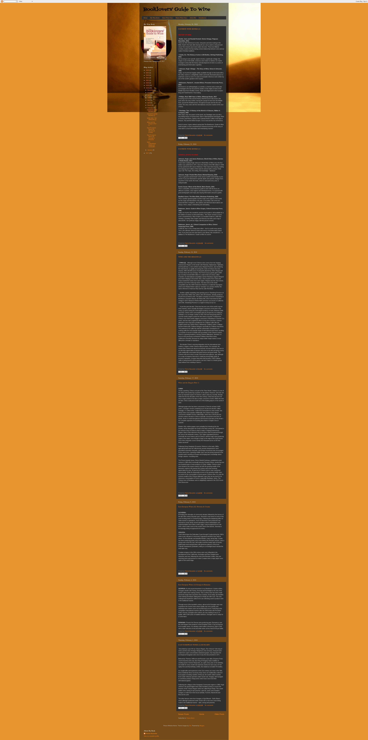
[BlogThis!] (181, 138)
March (149, 105)
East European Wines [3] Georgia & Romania (194, 584)
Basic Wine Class (167, 18)
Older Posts (219, 714)
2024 (147, 73)
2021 (147, 80)
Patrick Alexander (151, 733)
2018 (147, 88)
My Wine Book (154, 18)
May (148, 100)
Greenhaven (202, 18)
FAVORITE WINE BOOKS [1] (189, 149)
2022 (147, 78)
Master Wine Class (181, 18)
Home (145, 18)
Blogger (202, 725)
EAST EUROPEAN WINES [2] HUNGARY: (194, 645)
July (148, 95)
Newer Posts (183, 714)
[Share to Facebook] (185, 138)
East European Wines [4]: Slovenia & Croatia (194, 506)
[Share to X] (183, 138)
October (150, 92)
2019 (147, 85)
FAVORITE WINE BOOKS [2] (189, 29)
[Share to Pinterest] (186, 138)
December (150, 90)
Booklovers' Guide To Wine (176, 9)
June (149, 97)
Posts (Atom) (190, 718)
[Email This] (179, 138)
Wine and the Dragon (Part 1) (188, 382)
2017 (147, 153)
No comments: (208, 135)
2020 (147, 83)
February (150, 108)
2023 (147, 75)
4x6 (190, 725)
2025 (147, 70)
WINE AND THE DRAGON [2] (189, 257)
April (148, 102)
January (150, 150)
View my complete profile (151, 736)
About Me (193, 18)
